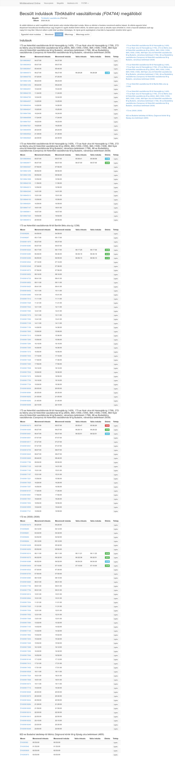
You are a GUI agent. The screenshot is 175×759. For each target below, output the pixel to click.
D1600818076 (25, 696)
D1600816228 (25, 545)
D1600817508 (25, 368)
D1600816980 (25, 294)
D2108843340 (25, 191)
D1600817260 (25, 339)
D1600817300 (25, 347)
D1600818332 (25, 720)
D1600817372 (25, 351)
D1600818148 (25, 659)
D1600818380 (25, 245)
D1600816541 (25, 446)
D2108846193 (25, 199)
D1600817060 (25, 311)
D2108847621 (25, 125)
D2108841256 (25, 81)
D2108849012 (25, 220)
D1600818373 (25, 425)
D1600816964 (25, 598)
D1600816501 (25, 437)
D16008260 (24, 529)
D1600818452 (25, 290)
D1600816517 (25, 442)
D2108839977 (25, 162)
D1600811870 (25, 241)
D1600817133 (25, 466)
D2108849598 (25, 117)
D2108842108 (25, 183)
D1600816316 (25, 553)
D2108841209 (25, 171)
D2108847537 (25, 121)
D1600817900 (25, 331)
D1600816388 (25, 561)
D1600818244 (25, 700)
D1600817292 (25, 651)
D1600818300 (25, 708)
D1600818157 (25, 490)
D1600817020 (25, 606)
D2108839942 (25, 158)
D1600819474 (25, 684)
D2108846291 (25, 203)
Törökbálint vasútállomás (50, 18)
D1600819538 (25, 671)
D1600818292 (25, 400)
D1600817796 (25, 586)
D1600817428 (25, 360)
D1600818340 (25, 724)
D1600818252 (25, 396)
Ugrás (116, 61)
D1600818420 (25, 286)
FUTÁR (84, 3)
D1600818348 (25, 728)
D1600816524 (25, 262)
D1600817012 (25, 298)
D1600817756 (25, 590)
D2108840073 (25, 72)
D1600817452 (25, 667)
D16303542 (24, 746)
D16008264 (24, 541)
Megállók (60, 3)
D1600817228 (25, 643)
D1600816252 (25, 549)
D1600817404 (25, 356)
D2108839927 (25, 60)
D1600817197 (25, 474)
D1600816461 (25, 433)
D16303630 (24, 750)
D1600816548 (25, 266)
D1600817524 (25, 675)
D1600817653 (25, 503)
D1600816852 (25, 282)
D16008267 (24, 237)
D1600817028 (25, 303)
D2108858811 (25, 211)
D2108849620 (25, 138)
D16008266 (24, 233)
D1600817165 (25, 470)
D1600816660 (25, 582)
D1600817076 (25, 315)
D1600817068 (25, 618)
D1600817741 (25, 511)
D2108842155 (25, 93)
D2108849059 (25, 130)
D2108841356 (25, 175)
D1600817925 (25, 482)
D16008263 (24, 537)
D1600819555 (25, 507)
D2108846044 (25, 105)
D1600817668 (25, 679)
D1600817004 (25, 602)
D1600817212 (25, 335)
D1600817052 (25, 614)
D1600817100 (25, 626)
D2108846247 (25, 109)
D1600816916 (25, 594)
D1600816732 (25, 278)
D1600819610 (25, 716)
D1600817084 (25, 622)
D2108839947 (25, 68)
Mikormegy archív (83, 34)
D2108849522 (25, 134)
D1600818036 (25, 388)
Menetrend (49, 34)
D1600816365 (25, 429)
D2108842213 (25, 187)
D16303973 (24, 754)
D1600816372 (25, 557)
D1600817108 (25, 323)
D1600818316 (25, 712)
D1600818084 (25, 392)
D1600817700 (25, 380)
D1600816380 (25, 254)
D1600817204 (25, 639)
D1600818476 (25, 524)
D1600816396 (25, 258)
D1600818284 (25, 704)
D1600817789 (25, 462)
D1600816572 (25, 270)
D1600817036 (25, 610)
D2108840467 (25, 167)
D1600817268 (25, 647)
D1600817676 (25, 376)
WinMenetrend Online (30, 3)
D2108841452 (25, 85)
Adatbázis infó (72, 3)
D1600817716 (25, 688)
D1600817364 (25, 655)
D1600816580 (25, 578)
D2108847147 (25, 207)
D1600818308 (25, 404)
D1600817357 (25, 486)
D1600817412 (25, 663)
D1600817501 (25, 499)
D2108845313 (25, 195)
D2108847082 (25, 113)
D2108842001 (25, 89)
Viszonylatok (48, 3)
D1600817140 (25, 631)
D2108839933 (25, 64)
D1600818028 (25, 692)
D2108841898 (25, 179)
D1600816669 (25, 458)
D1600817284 (25, 343)
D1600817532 (25, 372)
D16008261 (24, 533)
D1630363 (24, 742)
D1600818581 (25, 495)
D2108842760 (25, 97)
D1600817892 (25, 635)
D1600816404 (25, 565)
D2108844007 (25, 101)
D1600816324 (25, 249)
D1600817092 (25, 319)
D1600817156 (25, 327)
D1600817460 (25, 364)
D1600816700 (25, 573)
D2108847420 (25, 216)
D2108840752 (25, 76)
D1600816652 (25, 274)
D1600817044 (25, 307)
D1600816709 (25, 450)
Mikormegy (69, 34)
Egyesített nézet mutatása (31, 34)
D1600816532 (25, 569)
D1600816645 (25, 454)
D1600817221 (25, 478)
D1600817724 (25, 384)
